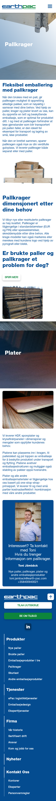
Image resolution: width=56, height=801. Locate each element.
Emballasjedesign (19, 705)
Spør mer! (11, 277)
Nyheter (13, 759)
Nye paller (14, 648)
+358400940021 (28, 582)
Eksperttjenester (18, 711)
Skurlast (13, 673)
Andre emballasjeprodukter (25, 679)
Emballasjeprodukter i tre (24, 661)
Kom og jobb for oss (21, 749)
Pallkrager (14, 667)
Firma (11, 722)
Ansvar (12, 742)
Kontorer (13, 781)
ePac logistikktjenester (22, 699)
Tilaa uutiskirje (28, 605)
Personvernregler (19, 793)
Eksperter (14, 787)
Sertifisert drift (17, 736)
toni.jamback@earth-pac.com (28, 578)
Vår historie (15, 730)
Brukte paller (16, 654)
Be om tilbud (28, 616)
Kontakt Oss (17, 772)
